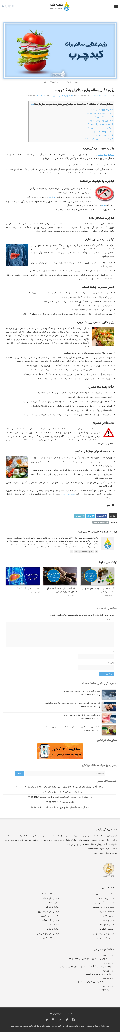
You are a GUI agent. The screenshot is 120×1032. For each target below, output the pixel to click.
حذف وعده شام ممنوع (102, 131)
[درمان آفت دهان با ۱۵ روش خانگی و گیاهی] (109, 718)
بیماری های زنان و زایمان (48, 933)
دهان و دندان (53, 902)
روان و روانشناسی (106, 920)
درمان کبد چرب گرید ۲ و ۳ (28, 588)
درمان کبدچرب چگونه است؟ (100, 124)
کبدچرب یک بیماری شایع (101, 120)
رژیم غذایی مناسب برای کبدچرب (98, 127)
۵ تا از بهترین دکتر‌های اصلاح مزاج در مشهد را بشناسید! (65, 807)
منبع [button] (108, 505)
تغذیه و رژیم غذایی (66, 95)
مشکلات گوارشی (52, 907)
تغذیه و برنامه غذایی (105, 893)
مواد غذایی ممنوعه (104, 135)
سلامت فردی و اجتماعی (103, 907)
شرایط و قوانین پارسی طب (105, 853)
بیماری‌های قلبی (68, 494)
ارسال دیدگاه (41, 95)
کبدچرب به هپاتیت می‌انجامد (100, 113)
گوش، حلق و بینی (106, 915)
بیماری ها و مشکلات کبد (48, 920)
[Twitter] (67, 1020)
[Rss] (74, 1020)
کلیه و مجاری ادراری (50, 915)
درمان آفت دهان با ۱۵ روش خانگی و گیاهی (81, 715)
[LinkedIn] (60, 1020)
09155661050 (92, 848)
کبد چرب (55, 95)
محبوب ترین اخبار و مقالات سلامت (99, 683)
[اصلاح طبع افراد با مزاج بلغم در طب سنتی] (109, 694)
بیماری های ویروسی (105, 937)
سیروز (103, 205)
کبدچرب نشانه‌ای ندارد (103, 117)
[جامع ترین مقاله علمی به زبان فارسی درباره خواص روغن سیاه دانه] (109, 730)
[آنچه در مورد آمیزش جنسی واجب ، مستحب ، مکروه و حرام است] (109, 706)
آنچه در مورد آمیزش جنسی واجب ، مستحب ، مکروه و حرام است (72, 703)
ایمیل (111, 662)
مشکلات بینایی (52, 929)
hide (32, 104)
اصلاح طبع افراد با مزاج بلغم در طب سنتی (82, 691)
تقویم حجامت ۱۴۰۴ (65, 802)
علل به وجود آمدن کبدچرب (101, 109)
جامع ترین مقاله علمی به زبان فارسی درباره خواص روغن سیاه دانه (72, 726)
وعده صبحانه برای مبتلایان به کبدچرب (96, 138)
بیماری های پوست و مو (103, 933)
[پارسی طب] (60, 6)
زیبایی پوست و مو (106, 898)
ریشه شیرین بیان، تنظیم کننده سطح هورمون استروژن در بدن (62, 590)
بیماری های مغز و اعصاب (48, 893)
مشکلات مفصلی (107, 911)
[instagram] (53, 1020)
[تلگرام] (46, 1020)
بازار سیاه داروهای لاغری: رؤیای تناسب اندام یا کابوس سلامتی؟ (65, 797)
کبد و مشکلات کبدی (101, 522)
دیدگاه (110, 619)
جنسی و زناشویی (106, 929)
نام (112, 651)
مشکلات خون (53, 924)
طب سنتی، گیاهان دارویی (103, 902)
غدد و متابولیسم (107, 924)
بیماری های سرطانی (50, 898)
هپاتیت (52, 197)
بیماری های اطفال (51, 937)
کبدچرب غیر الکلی (105, 154)
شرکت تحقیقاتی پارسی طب (102, 95)
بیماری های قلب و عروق (48, 911)
